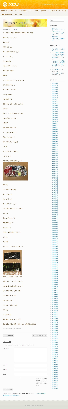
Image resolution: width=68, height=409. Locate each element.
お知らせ (5, 328)
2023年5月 (55, 161)
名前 (4, 365)
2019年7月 (55, 251)
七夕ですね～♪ (56, 49)
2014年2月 (55, 378)
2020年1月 (55, 239)
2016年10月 (55, 316)
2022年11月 (55, 173)
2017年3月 (55, 306)
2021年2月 (55, 213)
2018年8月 (55, 272)
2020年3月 (55, 235)
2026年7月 (55, 85)
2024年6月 (55, 135)
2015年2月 (55, 354)
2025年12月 (55, 99)
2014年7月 (55, 368)
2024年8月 (55, 131)
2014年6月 (55, 370)
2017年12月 (55, 288)
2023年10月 (55, 151)
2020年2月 (55, 237)
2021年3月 (55, 211)
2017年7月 (55, 298)
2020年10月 (55, 221)
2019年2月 (55, 260)
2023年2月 (55, 167)
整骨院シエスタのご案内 (7, 11)
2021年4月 (55, 209)
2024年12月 (55, 123)
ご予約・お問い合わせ (6, 14)
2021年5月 (55, 207)
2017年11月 (55, 290)
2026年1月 (55, 97)
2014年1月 (55, 380)
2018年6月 (55, 276)
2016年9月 (55, 318)
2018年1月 (55, 286)
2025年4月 (55, 115)
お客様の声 (54, 11)
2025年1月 (55, 121)
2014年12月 (55, 358)
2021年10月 (55, 199)
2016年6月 (55, 324)
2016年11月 (55, 314)
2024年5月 (55, 137)
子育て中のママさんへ (58, 29)
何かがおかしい (56, 31)
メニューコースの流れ (33, 11)
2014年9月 (55, 364)
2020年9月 (55, 223)
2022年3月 (55, 189)
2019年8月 (55, 249)
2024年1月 (55, 145)
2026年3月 (55, 93)
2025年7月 (55, 109)
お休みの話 (55, 36)
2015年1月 (55, 356)
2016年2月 (55, 332)
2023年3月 (55, 165)
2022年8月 (55, 179)
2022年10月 (55, 175)
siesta (15, 29)
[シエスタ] (11, 4)
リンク (15, 14)
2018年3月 (55, 282)
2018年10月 (55, 268)
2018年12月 (55, 264)
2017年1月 (55, 310)
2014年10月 (55, 362)
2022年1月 (55, 193)
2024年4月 (55, 139)
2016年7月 (55, 322)
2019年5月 (55, 255)
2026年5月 (55, 89)
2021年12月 (55, 195)
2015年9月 (55, 342)
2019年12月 (55, 241)
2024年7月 (55, 133)
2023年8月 (55, 155)
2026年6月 (55, 87)
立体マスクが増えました (19, 23)
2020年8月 (55, 225)
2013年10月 (55, 386)
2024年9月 (55, 129)
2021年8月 (55, 203)
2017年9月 (55, 294)
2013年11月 (55, 384)
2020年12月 (55, 217)
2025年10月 (55, 103)
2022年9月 (55, 177)
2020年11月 (55, 219)
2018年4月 (55, 280)
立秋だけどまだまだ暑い (58, 39)
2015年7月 (55, 346)
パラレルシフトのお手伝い (58, 33)
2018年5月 (55, 278)
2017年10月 (55, 292)
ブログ (20, 14)
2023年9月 (55, 153)
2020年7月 (55, 227)
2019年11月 (55, 243)
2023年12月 (55, 147)
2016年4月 (55, 328)
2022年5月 (55, 185)
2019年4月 (55, 256)
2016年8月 (55, 320)
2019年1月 (55, 262)
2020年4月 (55, 233)
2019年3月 (55, 258)
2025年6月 (55, 111)
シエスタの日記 (10, 328)
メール (5, 369)
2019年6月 (55, 253)
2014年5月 (55, 372)
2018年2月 (55, 284)
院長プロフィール (45, 11)
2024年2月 (55, 143)
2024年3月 (55, 141)
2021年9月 (55, 201)
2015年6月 (55, 348)
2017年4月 (55, 304)
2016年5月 (55, 326)
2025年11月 (55, 101)
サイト (4, 374)
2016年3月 (55, 330)
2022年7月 (55, 181)
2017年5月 (55, 302)
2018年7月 (55, 274)
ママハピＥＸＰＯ (57, 69)
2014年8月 (55, 366)
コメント (5, 348)
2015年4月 (55, 352)
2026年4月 (55, 91)
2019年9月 (55, 247)
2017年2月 (55, 308)
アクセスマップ (62, 11)
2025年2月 (55, 119)
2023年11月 (55, 149)
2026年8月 (55, 83)
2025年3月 (55, 117)
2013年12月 (55, 382)
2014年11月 (55, 360)
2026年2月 (55, 95)
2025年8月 (55, 107)
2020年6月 (55, 229)
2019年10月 (55, 245)
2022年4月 (55, 187)
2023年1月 (55, 169)
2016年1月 (55, 334)
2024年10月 (55, 127)
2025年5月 (55, 113)
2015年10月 (55, 340)
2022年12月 (55, 171)
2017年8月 (55, 296)
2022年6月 (55, 183)
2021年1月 (55, 215)
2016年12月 (55, 312)
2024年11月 (55, 125)
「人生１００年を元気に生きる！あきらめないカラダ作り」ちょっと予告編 (58, 55)
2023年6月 (55, 159)
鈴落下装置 (8, 335)
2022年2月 (55, 191)
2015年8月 (55, 344)
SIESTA (31, 405)
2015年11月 (55, 338)
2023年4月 (55, 163)
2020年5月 (55, 231)
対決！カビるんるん (39, 335)
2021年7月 (55, 205)
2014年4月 (55, 374)
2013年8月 (55, 388)
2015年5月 (55, 350)
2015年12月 (55, 336)
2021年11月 (55, 197)
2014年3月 (55, 376)
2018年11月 (55, 266)
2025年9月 (55, 105)
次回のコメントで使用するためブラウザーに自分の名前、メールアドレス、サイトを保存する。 (41, 382)
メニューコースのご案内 (20, 11)
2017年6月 (55, 300)
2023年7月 (55, 157)
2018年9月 (55, 270)
